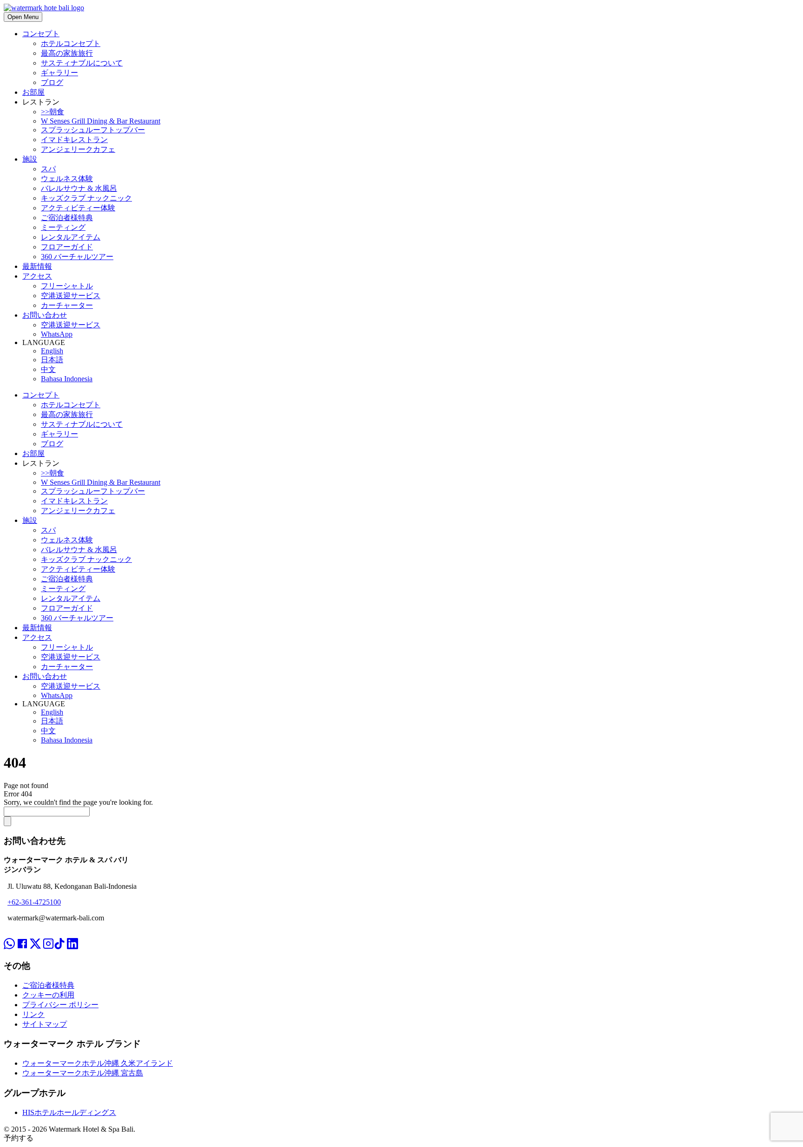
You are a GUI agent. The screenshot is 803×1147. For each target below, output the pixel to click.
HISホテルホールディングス (69, 1112)
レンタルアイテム (70, 237)
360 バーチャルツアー (77, 257)
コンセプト (40, 34)
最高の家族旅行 (67, 53)
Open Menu (23, 16)
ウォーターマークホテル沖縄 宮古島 (82, 1073)
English (52, 351)
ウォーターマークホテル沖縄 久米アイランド (97, 1063)
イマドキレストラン (74, 139)
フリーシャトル (67, 286)
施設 (29, 159)
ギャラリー (59, 73)
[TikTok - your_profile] (59, 935)
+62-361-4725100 (34, 902)
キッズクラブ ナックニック (86, 198)
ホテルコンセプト (70, 43)
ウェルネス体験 (67, 178)
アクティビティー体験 (78, 208)
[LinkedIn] (72, 935)
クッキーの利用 (48, 995)
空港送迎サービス (70, 296)
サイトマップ (44, 1024)
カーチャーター (67, 305)
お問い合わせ (44, 315)
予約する (18, 1138)
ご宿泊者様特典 (67, 218)
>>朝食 (52, 112)
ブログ (52, 82)
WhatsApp (56, 334)
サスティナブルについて (82, 63)
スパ (48, 169)
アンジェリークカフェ (78, 149)
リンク (33, 1014)
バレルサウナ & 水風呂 (79, 188)
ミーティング (63, 227)
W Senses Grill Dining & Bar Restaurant (100, 121)
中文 (48, 369)
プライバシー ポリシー (60, 1005)
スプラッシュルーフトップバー (93, 130)
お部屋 (33, 92)
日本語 (52, 360)
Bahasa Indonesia (66, 379)
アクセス (37, 276)
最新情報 (37, 266)
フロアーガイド (67, 247)
